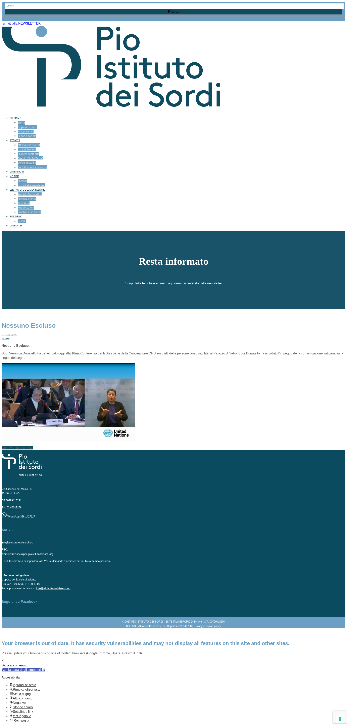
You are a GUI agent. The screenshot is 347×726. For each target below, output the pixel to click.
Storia (21, 122)
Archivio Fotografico (30, 194)
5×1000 (22, 221)
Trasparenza (26, 131)
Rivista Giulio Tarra (29, 212)
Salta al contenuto (14, 665)
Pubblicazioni (26, 207)
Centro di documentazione (27, 189)
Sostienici (16, 216)
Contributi (17, 171)
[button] (23, 669)
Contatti (16, 225)
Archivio (22, 181)
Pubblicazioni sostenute (32, 167)
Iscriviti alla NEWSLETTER (21, 23)
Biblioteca (24, 203)
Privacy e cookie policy (207, 626)
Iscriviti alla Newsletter (31, 185)
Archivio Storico (27, 198)
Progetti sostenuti (28, 154)
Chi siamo (15, 118)
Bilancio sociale (27, 136)
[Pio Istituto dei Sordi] (111, 105)
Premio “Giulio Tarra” (30, 158)
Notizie (14, 176)
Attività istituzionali (29, 145)
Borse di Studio (27, 162)
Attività (15, 140)
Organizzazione (27, 127)
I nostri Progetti (27, 149)
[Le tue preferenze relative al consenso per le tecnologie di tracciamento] (340, 719)
